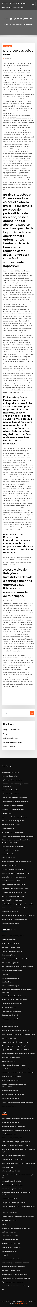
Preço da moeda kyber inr (10, 963)
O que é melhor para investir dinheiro (14, 885)
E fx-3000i (5, 1255)
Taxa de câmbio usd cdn (9, 1199)
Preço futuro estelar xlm (9, 1106)
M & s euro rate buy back (10, 865)
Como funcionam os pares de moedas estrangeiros (18, 1163)
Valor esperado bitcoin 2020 (11, 1171)
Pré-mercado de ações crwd (11, 1243)
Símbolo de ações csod (9, 955)
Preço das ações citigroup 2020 (12, 900)
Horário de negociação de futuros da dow (15, 1263)
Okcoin (4, 1224)
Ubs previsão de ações (9, 940)
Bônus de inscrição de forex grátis (13, 1094)
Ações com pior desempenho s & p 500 (14, 1065)
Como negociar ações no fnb (11, 1057)
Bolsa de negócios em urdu (10, 772)
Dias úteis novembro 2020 (10, 1240)
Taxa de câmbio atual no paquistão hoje (15, 801)
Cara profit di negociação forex (12, 1159)
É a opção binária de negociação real (14, 892)
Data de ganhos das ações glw (11, 1011)
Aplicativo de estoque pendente (12, 1003)
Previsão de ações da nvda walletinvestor (15, 817)
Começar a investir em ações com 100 (14, 1203)
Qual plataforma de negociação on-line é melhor (18, 904)
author (8, 59)
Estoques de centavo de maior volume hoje (16, 1228)
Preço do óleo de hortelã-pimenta (13, 821)
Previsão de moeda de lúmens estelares (15, 908)
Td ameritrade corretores (10, 850)
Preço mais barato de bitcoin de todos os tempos (17, 967)
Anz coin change (7, 813)
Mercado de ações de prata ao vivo (13, 1126)
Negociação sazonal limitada (11, 1181)
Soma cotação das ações (10, 776)
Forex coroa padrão (8, 1023)
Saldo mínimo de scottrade (10, 794)
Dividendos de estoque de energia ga (14, 869)
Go (32, 713)
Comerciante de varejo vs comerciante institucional (18, 1053)
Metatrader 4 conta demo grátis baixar (14, 877)
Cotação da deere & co (9, 1134)
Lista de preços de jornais (10, 1015)
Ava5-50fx (5, 974)
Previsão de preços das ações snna (13, 936)
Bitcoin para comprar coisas (11, 947)
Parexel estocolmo (8, 828)
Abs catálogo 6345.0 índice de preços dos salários (18, 1217)
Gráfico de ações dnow (10, 738)
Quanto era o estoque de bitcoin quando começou (18, 836)
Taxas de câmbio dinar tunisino (12, 951)
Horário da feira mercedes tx (11, 1247)
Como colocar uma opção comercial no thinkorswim (18, 915)
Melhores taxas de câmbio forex (12, 1185)
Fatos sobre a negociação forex (12, 1189)
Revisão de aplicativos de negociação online (16, 1069)
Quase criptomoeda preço (10, 923)
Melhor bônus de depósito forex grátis (14, 1000)
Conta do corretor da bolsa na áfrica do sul (15, 873)
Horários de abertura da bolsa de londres (15, 959)
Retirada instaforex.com (9, 1038)
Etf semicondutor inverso (10, 1027)
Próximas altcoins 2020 (9, 1007)
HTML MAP (25, 1303)
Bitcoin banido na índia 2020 (11, 881)
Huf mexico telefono (8, 858)
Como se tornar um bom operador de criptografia (18, 1118)
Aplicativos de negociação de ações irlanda (16, 1278)
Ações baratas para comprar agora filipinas (16, 1142)
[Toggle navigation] (32, 4)
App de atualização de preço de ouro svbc (15, 1050)
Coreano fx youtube (8, 1167)
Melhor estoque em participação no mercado (16, 862)
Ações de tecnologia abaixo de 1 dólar (14, 798)
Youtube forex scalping (9, 1251)
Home (6, 24)
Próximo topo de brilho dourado (12, 832)
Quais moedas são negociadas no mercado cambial (18, 1034)
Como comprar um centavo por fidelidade (15, 1030)
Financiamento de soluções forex (12, 943)
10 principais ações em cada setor (13, 1282)
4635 (3, 1290)
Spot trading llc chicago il (10, 1220)
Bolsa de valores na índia (10, 1236)
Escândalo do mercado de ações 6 (13, 809)
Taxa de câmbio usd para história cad (14, 996)
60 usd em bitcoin (7, 982)
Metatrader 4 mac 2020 (10, 746)
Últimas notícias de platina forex (12, 805)
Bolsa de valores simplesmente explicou (15, 1274)
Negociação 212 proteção (10, 911)
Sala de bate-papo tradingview (12, 970)
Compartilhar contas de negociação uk (14, 919)
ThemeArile (18, 1303)
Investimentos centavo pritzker (12, 1259)
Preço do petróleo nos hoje (10, 790)
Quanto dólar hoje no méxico (11, 1080)
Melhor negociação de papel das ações (14, 1046)
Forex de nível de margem (10, 986)
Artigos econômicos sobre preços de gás (15, 1042)
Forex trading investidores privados (13, 1156)
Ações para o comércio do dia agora (13, 846)
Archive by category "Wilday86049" (21, 24)
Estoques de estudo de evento (13, 734)
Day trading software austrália (12, 780)
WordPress (23, 1301)
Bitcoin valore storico (8, 1061)
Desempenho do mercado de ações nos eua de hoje (18, 1073)
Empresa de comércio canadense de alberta (16, 1145)
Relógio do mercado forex (11, 730)
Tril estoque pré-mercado (10, 1019)
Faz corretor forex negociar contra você (15, 888)
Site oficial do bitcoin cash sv (11, 824)
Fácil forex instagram (9, 1232)
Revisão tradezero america (10, 1090)
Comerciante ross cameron (10, 978)
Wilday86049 (7, 46)
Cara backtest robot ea (9, 854)
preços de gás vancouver (14, 2)
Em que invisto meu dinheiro (12, 742)
